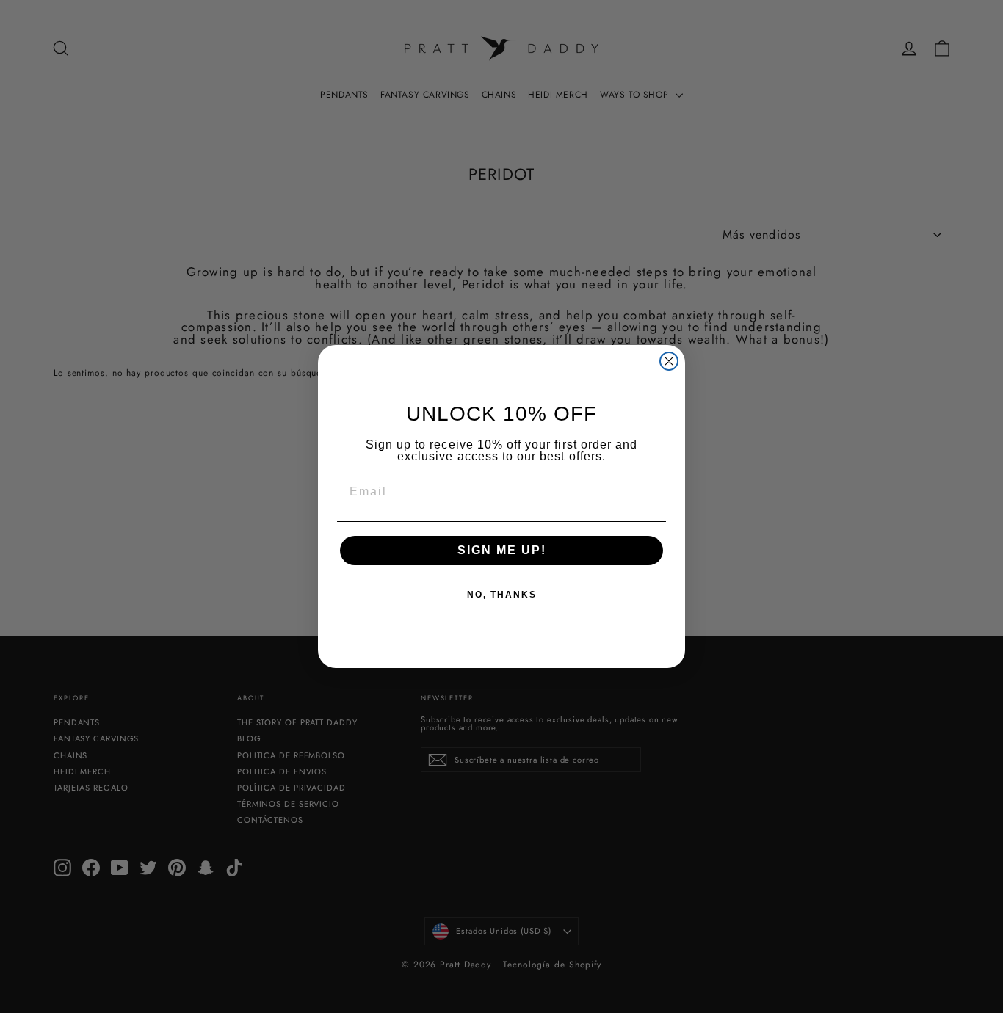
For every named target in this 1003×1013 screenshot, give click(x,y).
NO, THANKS (502, 594)
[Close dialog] (669, 361)
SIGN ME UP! (501, 550)
